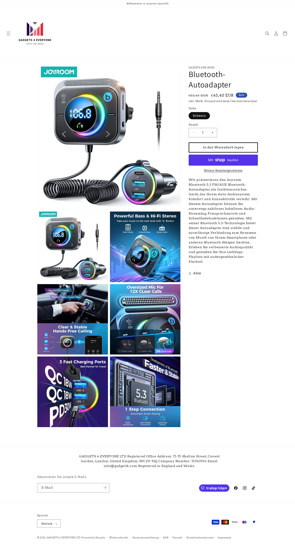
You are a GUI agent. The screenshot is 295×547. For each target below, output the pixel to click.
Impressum (224, 537)
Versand (209, 101)
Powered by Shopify (93, 537)
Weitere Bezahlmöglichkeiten (223, 170)
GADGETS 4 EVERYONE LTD (63, 537)
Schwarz (199, 115)
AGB (165, 537)
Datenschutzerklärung (145, 537)
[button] (8, 33)
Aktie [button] (197, 273)
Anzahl (193, 124)
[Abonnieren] (104, 487)
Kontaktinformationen (200, 537)
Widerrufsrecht (118, 537)
